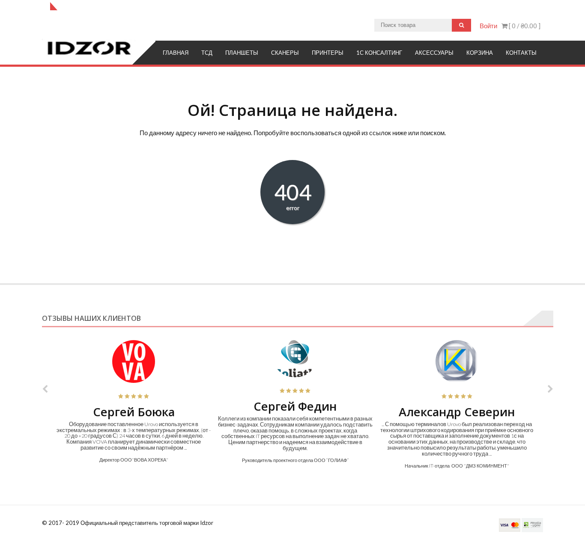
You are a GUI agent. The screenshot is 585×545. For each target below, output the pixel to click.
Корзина (479, 52)
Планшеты (241, 52)
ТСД (206, 52)
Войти (488, 26)
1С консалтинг (379, 52)
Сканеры (285, 52)
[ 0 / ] (523, 26)
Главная (175, 52)
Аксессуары (434, 52)
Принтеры (327, 52)
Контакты (521, 52)
